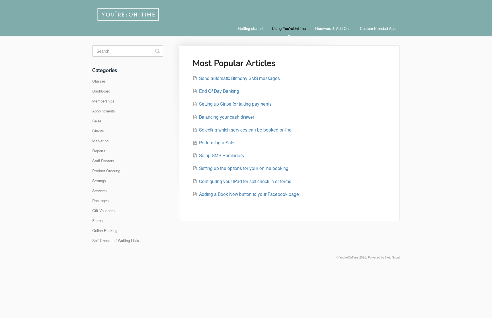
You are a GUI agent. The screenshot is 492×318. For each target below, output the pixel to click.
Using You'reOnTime (289, 28)
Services (99, 190)
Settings (99, 180)
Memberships (103, 101)
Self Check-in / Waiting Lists (115, 240)
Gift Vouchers (103, 210)
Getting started (250, 28)
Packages (100, 200)
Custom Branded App (377, 28)
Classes (99, 81)
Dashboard (101, 91)
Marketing (100, 140)
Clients (98, 131)
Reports (98, 150)
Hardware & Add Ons (332, 28)
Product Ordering (106, 170)
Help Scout (392, 257)
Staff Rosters (103, 160)
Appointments (103, 111)
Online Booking (104, 230)
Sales (97, 121)
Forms (97, 220)
